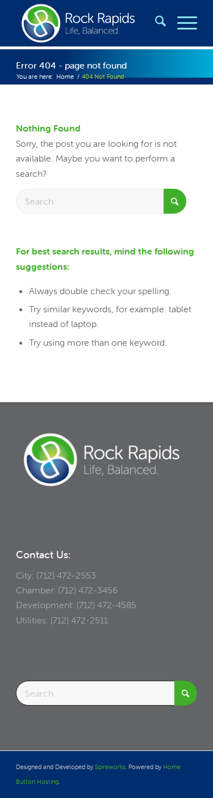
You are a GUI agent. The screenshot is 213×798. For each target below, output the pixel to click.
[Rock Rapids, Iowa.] (88, 23)
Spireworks (110, 767)
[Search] (155, 23)
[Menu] (181, 23)
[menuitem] (155, 23)
